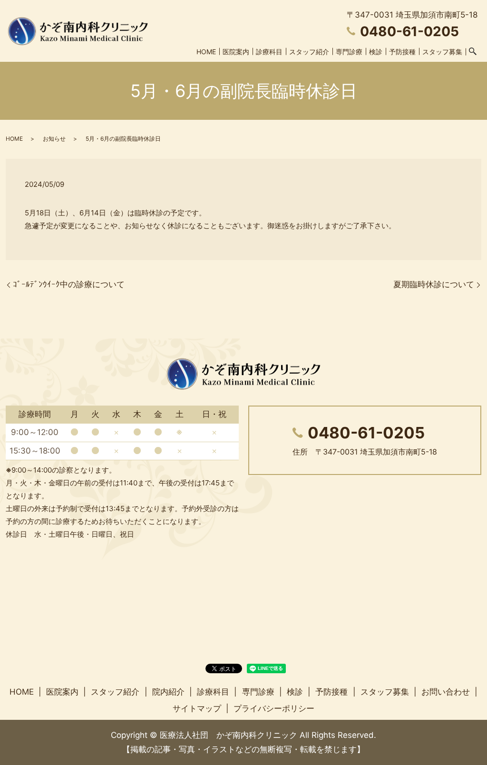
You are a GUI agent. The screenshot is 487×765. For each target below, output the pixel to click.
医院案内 (236, 52)
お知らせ (54, 138)
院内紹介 (168, 692)
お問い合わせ (445, 692)
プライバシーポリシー (274, 708)
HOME (206, 52)
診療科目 (269, 52)
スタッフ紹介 (309, 52)
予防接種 (402, 52)
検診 (375, 52)
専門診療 (349, 52)
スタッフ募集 (442, 52)
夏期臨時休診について (433, 284)
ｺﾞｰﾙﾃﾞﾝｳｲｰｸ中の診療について (69, 284)
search (473, 52)
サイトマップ (197, 708)
